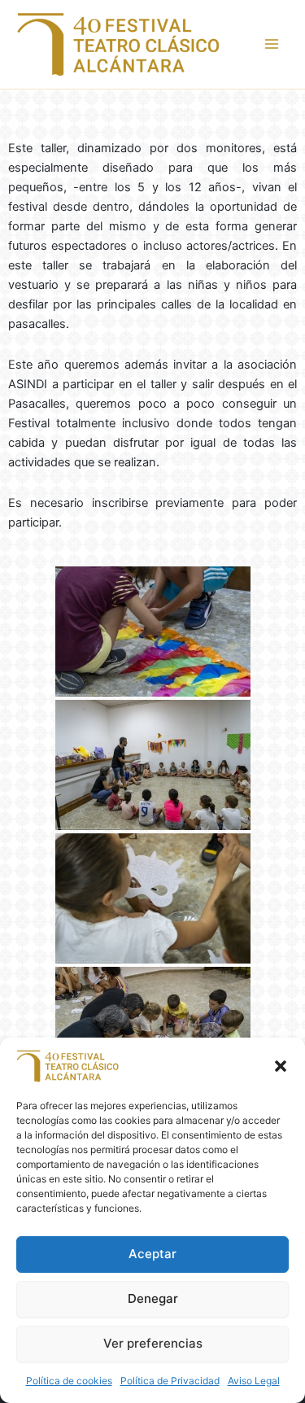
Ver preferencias (153, 1343)
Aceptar (152, 1253)
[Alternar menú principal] (272, 44)
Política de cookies (69, 1381)
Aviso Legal (254, 1381)
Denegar (153, 1298)
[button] (280, 1066)
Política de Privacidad (170, 1381)
